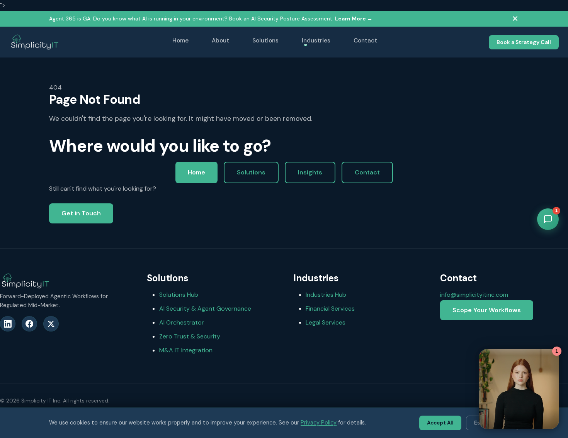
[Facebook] (29, 323)
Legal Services (325, 322)
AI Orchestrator (181, 322)
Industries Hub (326, 295)
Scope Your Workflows (486, 310)
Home (180, 40)
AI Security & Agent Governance (205, 308)
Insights (310, 172)
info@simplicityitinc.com (474, 295)
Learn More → (353, 18)
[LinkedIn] (7, 323)
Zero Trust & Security (189, 336)
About (220, 40)
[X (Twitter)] (51, 323)
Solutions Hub (178, 295)
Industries (316, 40)
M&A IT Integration (186, 350)
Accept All (440, 422)
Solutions (265, 40)
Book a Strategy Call (524, 41)
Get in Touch (81, 213)
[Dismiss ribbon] (515, 18)
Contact (365, 40)
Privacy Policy (319, 422)
